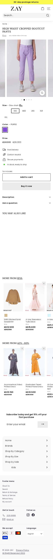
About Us (6, 486)
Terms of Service (8, 495)
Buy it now (26, 186)
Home (4, 24)
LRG (33, 111)
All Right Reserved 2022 (13, 553)
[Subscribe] (43, 424)
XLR (41, 111)
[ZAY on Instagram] (28, 514)
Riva (4, 35)
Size (10, 105)
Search (5, 489)
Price (4, 138)
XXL (6, 117)
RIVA (19, 278)
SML (15, 111)
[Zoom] (42, 93)
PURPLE (5, 129)
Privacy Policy (22, 550)
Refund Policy (7, 498)
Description (8, 197)
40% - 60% (23, 342)
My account (7, 502)
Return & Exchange (9, 492)
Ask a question (10, 203)
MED (24, 111)
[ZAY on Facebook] (33, 514)
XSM (6, 111)
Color (9, 124)
